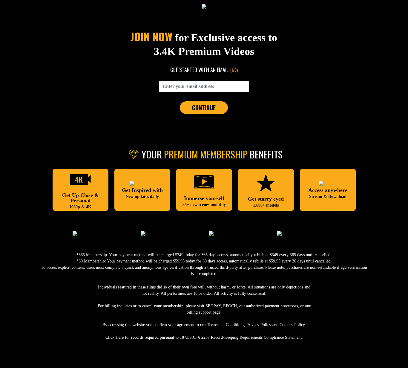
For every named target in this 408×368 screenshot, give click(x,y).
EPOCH (230, 306)
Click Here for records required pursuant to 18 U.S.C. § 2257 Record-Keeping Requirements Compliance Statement (203, 337)
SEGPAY (213, 306)
